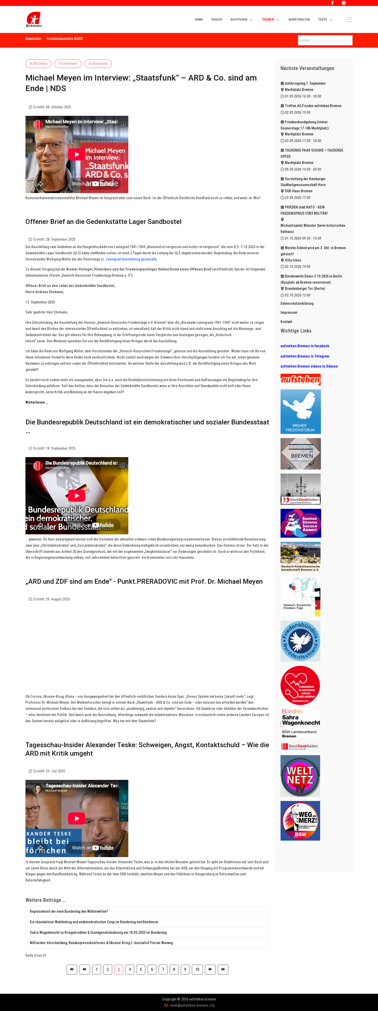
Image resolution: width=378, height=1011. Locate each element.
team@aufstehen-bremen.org (192, 1005)
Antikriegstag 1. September (305, 83)
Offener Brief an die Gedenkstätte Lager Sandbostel (103, 221)
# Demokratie (98, 64)
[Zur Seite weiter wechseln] (210, 969)
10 (197, 969)
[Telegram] (343, 3)
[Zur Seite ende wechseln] (223, 969)
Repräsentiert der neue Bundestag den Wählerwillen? (69, 911)
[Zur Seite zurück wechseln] (84, 969)
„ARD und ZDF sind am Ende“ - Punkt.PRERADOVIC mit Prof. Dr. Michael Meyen (144, 581)
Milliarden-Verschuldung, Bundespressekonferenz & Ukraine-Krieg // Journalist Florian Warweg (101, 943)
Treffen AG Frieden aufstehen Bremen (313, 106)
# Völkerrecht (68, 64)
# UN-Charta (38, 64)
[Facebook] (332, 3)
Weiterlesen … (36, 402)
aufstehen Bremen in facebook (305, 346)
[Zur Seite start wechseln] (72, 969)
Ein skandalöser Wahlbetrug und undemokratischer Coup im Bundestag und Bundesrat (94, 922)
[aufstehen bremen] (33, 19)
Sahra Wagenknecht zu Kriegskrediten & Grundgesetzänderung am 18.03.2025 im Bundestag (98, 932)
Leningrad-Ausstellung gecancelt (130, 259)
